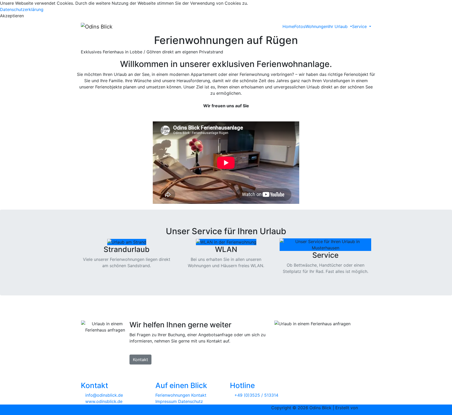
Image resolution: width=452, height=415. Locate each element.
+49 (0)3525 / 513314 (256, 395)
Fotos (299, 26)
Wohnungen (316, 26)
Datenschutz (190, 401)
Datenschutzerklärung (21, 9)
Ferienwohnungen (172, 395)
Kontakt (140, 359)
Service (360, 26)
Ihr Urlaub (338, 26)
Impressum (166, 401)
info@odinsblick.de (103, 395)
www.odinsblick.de (103, 401)
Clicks (365, 407)
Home (288, 26)
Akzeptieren (12, 15)
